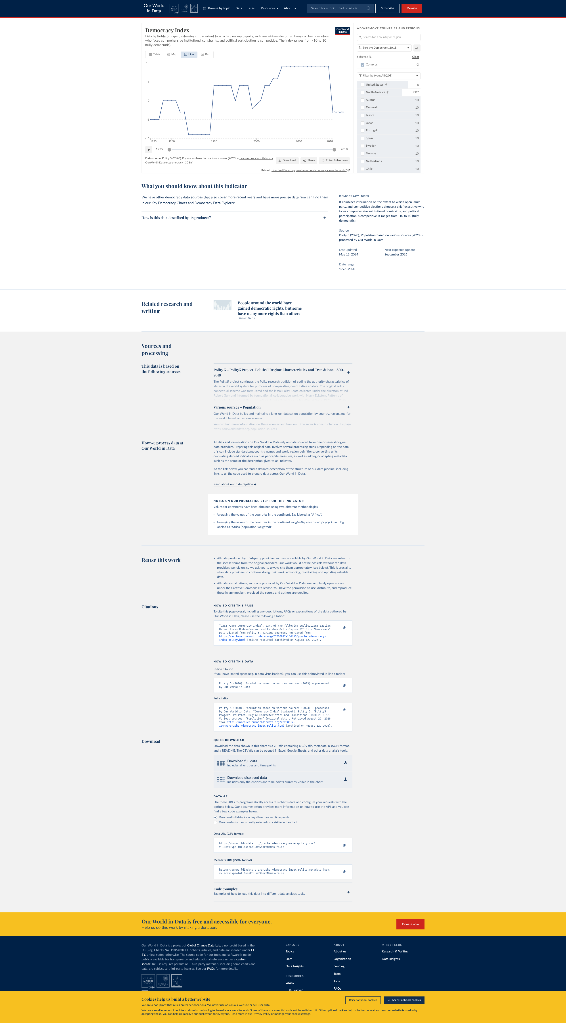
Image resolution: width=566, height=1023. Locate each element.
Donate (412, 8)
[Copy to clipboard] (340, 627)
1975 (159, 149)
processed (346, 240)
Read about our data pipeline (233, 484)
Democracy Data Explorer (214, 203)
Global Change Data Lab (203, 945)
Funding (339, 966)
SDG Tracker (294, 990)
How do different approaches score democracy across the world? (309, 170)
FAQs (211, 968)
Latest (251, 8)
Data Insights (295, 966)
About (288, 8)
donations (199, 1005)
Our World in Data (154, 8)
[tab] (155, 55)
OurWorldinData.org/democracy (164, 162)
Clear (415, 57)
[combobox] (340, 8)
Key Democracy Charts (169, 203)
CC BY (188, 162)
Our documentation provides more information (267, 806)
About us (340, 951)
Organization (342, 959)
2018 (344, 149)
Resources (268, 8)
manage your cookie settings (292, 1014)
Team (337, 973)
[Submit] (368, 8)
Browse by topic (219, 8)
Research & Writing (395, 951)
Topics (290, 951)
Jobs (337, 981)
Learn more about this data (256, 158)
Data (238, 8)
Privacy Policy (261, 1014)
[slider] (169, 149)
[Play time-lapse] (148, 149)
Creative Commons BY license (251, 588)
